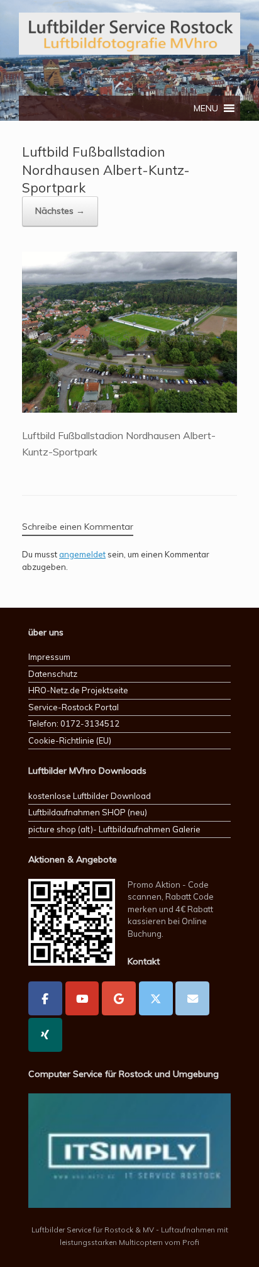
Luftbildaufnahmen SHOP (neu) (87, 812)
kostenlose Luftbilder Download (89, 796)
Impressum (49, 657)
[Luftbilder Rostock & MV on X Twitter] (156, 998)
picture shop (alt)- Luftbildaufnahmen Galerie (114, 829)
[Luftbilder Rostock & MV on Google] (119, 998)
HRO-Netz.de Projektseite (78, 690)
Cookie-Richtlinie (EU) (69, 740)
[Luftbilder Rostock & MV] (129, 34)
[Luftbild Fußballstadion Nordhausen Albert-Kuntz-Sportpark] (129, 409)
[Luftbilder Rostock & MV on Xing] (45, 1035)
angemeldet (82, 554)
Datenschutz (52, 674)
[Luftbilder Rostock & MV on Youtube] (82, 998)
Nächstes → (60, 210)
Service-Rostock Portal (73, 707)
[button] (206, 108)
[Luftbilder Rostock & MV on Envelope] (192, 998)
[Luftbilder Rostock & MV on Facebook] (45, 998)
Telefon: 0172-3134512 (73, 723)
